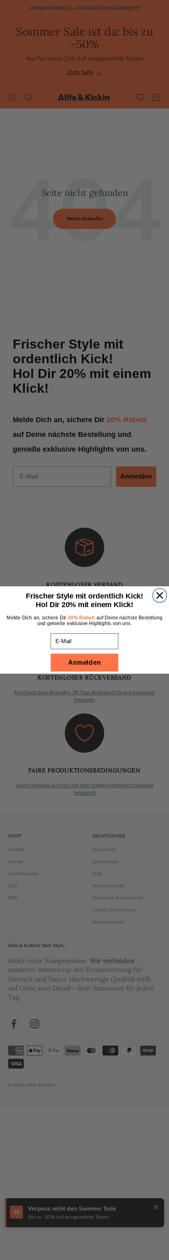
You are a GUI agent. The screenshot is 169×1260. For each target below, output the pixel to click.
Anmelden (84, 662)
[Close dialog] (160, 595)
